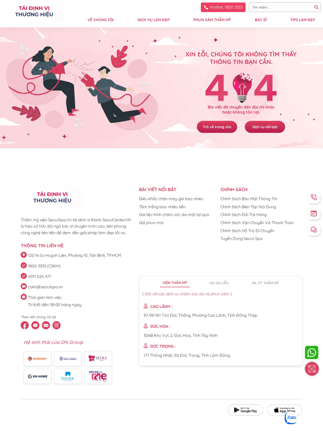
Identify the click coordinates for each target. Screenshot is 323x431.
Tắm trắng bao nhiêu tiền (162, 206)
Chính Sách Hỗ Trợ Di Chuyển (247, 230)
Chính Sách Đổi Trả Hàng (244, 214)
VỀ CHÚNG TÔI (101, 19)
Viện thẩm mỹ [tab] (175, 282)
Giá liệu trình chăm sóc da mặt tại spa (174, 214)
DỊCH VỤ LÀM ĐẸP (154, 19)
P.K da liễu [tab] (219, 283)
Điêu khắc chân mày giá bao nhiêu (171, 198)
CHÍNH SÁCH (234, 189)
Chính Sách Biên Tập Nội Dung (248, 206)
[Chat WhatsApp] (312, 352)
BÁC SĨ (260, 19)
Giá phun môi (151, 222)
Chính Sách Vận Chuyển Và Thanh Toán (257, 222)
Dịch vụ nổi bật (265, 127)
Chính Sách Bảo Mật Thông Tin (249, 198)
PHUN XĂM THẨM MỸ (212, 19)
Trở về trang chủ (217, 127)
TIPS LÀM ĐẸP (302, 19)
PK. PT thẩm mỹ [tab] (265, 283)
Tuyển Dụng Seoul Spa (241, 238)
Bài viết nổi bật (157, 189)
